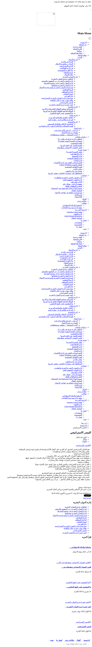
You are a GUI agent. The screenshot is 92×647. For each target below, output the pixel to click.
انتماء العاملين (68, 94)
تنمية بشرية (82, 150)
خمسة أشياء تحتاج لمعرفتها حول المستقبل (66, 188)
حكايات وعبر (82, 201)
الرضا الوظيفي (67, 90)
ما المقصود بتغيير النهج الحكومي (61, 113)
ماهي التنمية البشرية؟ (74, 152)
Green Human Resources (73, 216)
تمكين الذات (77, 169)
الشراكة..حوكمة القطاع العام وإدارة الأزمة (57, 109)
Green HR (78, 197)
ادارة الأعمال (73, 60)
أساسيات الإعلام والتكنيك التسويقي (60, 124)
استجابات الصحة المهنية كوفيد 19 (70, 141)
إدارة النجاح (78, 160)
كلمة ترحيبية (77, 47)
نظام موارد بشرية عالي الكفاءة (61, 100)
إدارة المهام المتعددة (74, 158)
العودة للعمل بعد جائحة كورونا (71, 145)
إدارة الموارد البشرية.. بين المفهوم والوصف (57, 81)
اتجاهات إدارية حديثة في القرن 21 (70, 139)
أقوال (78, 640)
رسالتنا (79, 51)
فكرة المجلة (77, 49)
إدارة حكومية (73, 107)
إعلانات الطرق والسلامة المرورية (61, 117)
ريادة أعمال (78, 128)
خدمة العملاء (68, 72)
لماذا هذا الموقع (76, 53)
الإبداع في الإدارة (67, 62)
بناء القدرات (68, 96)
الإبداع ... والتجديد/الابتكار (64, 64)
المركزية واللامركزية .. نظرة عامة (60, 120)
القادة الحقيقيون (76, 143)
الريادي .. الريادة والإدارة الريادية (66, 130)
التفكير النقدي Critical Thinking (70, 165)
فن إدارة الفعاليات (66, 68)
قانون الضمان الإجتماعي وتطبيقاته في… (76, 567)
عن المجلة (83, 45)
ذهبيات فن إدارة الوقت (73, 171)
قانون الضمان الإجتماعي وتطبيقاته (69, 148)
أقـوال (84, 199)
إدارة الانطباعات (76, 154)
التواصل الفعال (76, 190)
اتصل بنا (79, 227)
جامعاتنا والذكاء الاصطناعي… (80, 547)
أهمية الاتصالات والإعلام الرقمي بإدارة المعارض (56, 126)
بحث (85, 229)
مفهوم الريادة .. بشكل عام (72, 184)
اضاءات (84, 175)
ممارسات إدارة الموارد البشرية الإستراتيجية (57, 98)
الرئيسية (83, 42)
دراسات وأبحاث (81, 137)
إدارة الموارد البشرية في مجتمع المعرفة (58, 83)
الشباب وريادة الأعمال (69, 133)
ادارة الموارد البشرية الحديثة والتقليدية (68, 178)
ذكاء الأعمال (68, 75)
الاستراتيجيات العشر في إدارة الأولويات (68, 163)
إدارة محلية (73, 115)
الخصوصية (78, 225)
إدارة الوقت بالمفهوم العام (72, 180)
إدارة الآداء (78, 195)
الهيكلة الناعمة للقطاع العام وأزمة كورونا (58, 111)
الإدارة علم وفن (76, 182)
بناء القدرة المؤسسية (65, 70)
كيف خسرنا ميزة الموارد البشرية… (78, 607)
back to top (87, 498)
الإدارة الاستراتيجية (66, 66)
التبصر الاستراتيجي (66, 102)
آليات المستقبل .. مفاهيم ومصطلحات (64, 135)
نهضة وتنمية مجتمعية (74, 212)
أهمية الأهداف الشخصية (73, 167)
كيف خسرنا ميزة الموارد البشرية (61, 105)
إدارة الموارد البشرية (70, 77)
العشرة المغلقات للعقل (73, 186)
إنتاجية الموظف (67, 92)
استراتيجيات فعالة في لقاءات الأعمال (68, 193)
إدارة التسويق (73, 122)
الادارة (80, 57)
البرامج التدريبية (81, 210)
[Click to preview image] (83, 445)
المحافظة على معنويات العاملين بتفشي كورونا (65, 173)
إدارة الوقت (78, 214)
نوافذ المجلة (82, 55)
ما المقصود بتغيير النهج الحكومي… (78, 587)
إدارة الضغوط (77, 156)
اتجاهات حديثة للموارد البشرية (62, 79)
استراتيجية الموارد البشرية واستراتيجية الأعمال (56, 87)
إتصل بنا (84, 220)
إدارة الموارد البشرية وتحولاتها (62, 85)
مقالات (84, 203)
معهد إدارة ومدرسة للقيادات (71, 208)
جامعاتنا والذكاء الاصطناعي (72, 205)
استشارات (78, 222)
